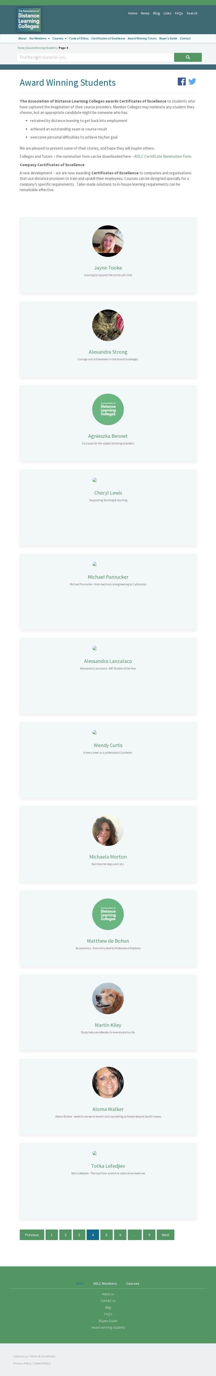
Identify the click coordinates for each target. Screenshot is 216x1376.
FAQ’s (108, 1314)
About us (108, 1294)
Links (167, 13)
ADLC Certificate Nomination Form (162, 156)
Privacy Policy (22, 1363)
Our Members (38, 38)
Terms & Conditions (42, 1356)
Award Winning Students (42, 48)
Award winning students (108, 1327)
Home (133, 13)
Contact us (108, 1300)
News (145, 13)
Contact (185, 38)
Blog (156, 13)
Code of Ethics (79, 38)
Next (165, 1234)
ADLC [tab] (80, 1283)
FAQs (179, 13)
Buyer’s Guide (168, 38)
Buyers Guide (108, 1321)
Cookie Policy (42, 1363)
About (22, 38)
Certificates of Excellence (108, 38)
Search (192, 13)
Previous (32, 1234)
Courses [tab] (132, 1283)
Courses (58, 38)
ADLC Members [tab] (105, 1283)
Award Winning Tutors (142, 38)
